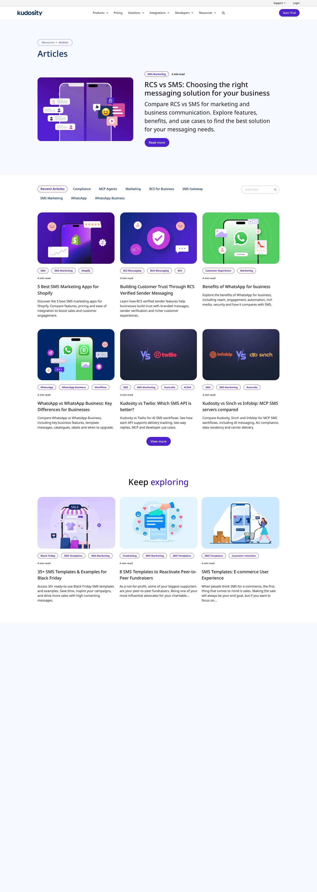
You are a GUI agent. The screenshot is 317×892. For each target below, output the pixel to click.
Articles (63, 42)
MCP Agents (108, 189)
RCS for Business (161, 189)
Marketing (133, 189)
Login (296, 3)
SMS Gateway (192, 189)
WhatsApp (79, 198)
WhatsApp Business (110, 198)
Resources (48, 42)
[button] (223, 13)
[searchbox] (259, 189)
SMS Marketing (51, 198)
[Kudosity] (29, 13)
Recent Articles (52, 189)
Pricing (118, 13)
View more (158, 441)
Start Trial (289, 13)
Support (278, 3)
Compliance (82, 189)
